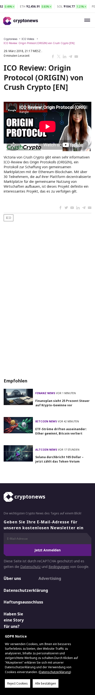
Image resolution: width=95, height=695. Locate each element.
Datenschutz (30, 566)
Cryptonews (10, 39)
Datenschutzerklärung (17, 590)
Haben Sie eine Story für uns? (14, 620)
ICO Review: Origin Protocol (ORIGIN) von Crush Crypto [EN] (39, 43)
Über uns (12, 578)
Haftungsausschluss (17, 602)
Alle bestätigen (45, 683)
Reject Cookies (17, 683)
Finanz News (45, 393)
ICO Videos (28, 39)
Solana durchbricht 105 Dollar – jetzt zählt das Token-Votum (59, 459)
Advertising (49, 578)
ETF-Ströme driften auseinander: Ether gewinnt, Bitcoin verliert (61, 431)
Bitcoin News (46, 421)
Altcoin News (46, 449)
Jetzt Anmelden (48, 550)
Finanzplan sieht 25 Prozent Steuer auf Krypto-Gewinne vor (62, 403)
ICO (8, 218)
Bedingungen (58, 566)
